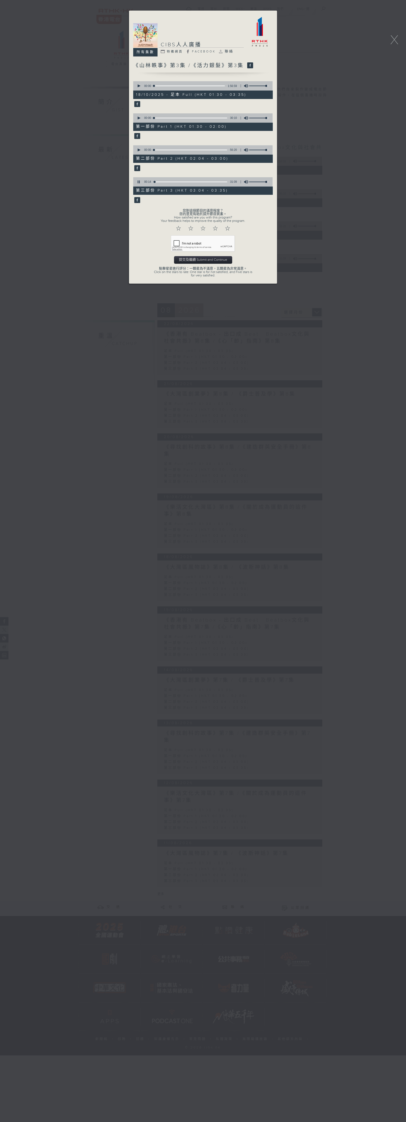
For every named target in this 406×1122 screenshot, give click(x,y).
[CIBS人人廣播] (136, 104)
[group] (245, 86)
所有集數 (145, 52)
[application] (201, 86)
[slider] (258, 86)
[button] (139, 86)
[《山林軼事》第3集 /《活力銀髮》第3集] (249, 66)
